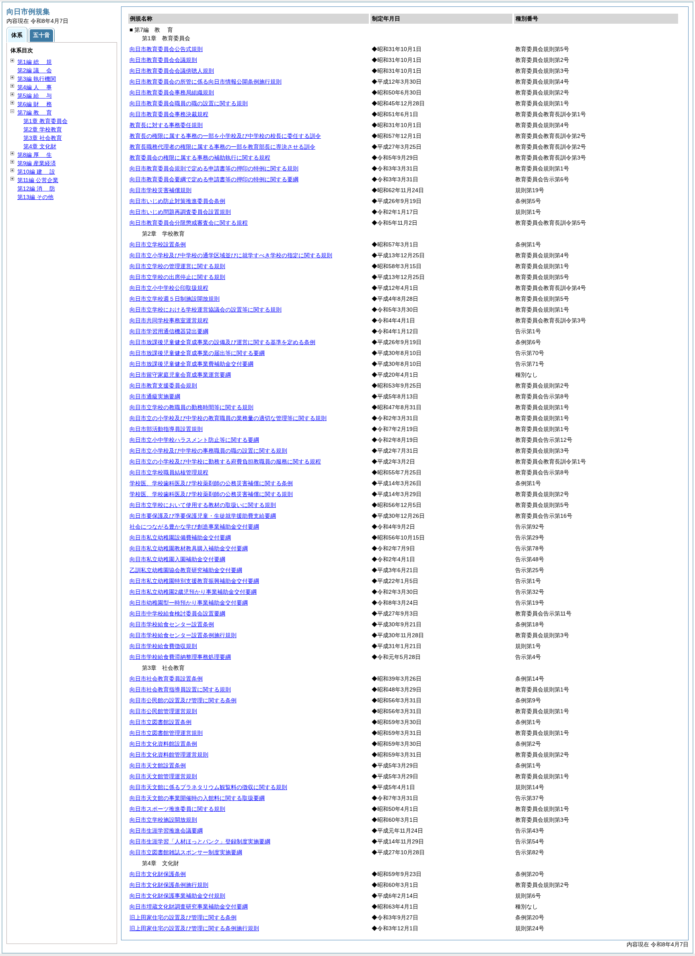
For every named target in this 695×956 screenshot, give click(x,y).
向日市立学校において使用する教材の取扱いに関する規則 (203, 505)
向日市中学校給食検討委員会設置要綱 (177, 613)
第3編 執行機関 (36, 79)
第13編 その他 (35, 197)
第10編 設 (36, 171)
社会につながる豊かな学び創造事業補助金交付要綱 (194, 526)
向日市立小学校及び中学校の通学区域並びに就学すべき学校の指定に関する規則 (231, 255)
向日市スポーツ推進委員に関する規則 (177, 809)
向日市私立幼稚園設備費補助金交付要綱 (180, 537)
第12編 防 (36, 188)
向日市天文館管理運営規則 (163, 776)
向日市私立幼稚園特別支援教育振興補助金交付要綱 (194, 581)
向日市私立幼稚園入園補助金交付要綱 (177, 559)
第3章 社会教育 (42, 138)
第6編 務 (34, 104)
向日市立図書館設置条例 (160, 722)
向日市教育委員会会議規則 (163, 60)
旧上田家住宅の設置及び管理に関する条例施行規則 (194, 928)
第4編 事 (34, 87)
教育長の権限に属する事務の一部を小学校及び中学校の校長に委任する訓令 (225, 136)
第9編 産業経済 (36, 163)
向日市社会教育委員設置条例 (166, 678)
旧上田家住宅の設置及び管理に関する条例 (183, 917)
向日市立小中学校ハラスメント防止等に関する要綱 (194, 440)
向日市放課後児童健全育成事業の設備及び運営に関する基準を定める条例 (222, 342)
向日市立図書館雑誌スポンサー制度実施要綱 (186, 852)
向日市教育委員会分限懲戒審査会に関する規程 (189, 223)
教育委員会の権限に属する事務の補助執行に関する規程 (200, 157)
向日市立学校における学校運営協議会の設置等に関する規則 (206, 309)
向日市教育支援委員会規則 (163, 385)
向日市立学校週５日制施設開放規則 (175, 298)
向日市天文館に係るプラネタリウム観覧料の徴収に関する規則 (208, 787)
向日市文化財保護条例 (158, 874)
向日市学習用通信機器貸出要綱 (169, 331)
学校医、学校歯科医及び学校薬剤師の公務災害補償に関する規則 (211, 494)
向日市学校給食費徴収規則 (163, 646)
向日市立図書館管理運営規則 (166, 733)
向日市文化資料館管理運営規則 (169, 754)
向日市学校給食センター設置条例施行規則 (183, 635)
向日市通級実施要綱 (155, 396)
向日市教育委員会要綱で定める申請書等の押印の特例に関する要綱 (214, 179)
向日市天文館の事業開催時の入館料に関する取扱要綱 (197, 798)
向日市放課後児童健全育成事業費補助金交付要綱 (191, 364)
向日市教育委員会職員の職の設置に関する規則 (189, 103)
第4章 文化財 (39, 146)
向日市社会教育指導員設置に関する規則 (180, 689)
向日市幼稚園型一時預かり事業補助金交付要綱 (189, 602)
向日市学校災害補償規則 (160, 190)
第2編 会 (34, 70)
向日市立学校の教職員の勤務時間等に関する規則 (191, 407)
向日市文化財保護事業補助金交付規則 (177, 895)
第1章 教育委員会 (45, 121)
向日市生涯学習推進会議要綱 (166, 830)
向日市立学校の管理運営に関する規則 (177, 266)
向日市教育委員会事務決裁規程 (169, 114)
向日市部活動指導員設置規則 (166, 429)
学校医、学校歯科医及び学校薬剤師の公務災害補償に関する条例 (211, 483)
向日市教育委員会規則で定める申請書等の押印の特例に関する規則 (214, 168)
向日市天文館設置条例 (158, 765)
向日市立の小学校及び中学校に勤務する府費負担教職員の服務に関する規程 (225, 461)
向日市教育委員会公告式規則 (166, 49)
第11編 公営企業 (37, 180)
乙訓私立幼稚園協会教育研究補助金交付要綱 (186, 570)
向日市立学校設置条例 (158, 244)
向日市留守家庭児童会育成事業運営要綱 (180, 374)
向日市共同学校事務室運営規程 (169, 320)
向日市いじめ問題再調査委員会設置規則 (180, 212)
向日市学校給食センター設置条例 (172, 624)
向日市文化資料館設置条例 (163, 744)
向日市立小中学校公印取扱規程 (169, 288)
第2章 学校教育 (42, 129)
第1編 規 (34, 62)
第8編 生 (34, 155)
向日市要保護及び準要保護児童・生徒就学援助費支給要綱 (203, 516)
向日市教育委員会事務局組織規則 (172, 92)
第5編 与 (34, 95)
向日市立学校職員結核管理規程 (169, 472)
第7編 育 (34, 112)
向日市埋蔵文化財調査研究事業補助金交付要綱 (189, 906)
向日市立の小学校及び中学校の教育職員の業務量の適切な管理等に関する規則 (228, 418)
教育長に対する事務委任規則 (166, 125)
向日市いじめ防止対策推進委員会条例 (177, 201)
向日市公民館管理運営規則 (163, 711)
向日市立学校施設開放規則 (163, 819)
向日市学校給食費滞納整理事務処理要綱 (180, 657)
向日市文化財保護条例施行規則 (169, 885)
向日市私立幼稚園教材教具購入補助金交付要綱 (189, 548)
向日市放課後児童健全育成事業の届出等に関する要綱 (197, 353)
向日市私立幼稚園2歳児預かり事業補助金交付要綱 (193, 592)
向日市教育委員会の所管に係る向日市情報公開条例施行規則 (206, 81)
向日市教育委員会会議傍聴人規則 (172, 71)
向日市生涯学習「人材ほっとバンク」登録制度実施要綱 (200, 841)
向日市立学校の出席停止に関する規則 (177, 277)
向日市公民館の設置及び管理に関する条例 (183, 700)
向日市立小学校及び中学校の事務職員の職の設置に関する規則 (208, 450)
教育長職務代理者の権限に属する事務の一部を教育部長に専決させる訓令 (222, 147)
